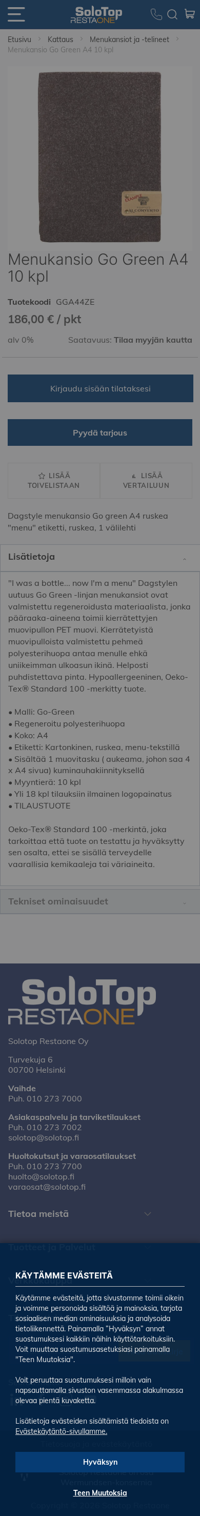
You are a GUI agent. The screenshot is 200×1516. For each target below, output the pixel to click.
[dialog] (100, 758)
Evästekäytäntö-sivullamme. (61, 1431)
